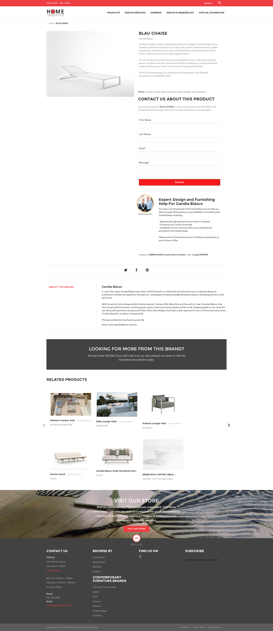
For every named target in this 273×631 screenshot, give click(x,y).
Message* (144, 163)
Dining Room (99, 562)
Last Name (145, 134)
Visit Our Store (136, 529)
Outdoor (97, 571)
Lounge (195, 255)
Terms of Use (198, 627)
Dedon (96, 592)
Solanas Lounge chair (162, 423)
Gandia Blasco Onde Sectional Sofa (124, 470)
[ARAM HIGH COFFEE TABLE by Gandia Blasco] (163, 454)
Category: (143, 254)
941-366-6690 (204, 106)
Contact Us (57, 551)
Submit (179, 182)
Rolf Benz (97, 615)
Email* (142, 148)
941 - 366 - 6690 (62, 3)
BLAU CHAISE (153, 33)
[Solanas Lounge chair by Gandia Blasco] (163, 404)
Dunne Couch (65, 474)
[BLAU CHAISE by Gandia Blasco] (90, 64)
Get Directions (53, 570)
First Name (145, 120)
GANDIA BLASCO (156, 255)
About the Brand (61, 286)
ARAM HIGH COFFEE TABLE (166, 474)
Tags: (189, 254)
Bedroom (97, 566)
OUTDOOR (203, 255)
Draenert (97, 606)
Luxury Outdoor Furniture (174, 255)
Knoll (95, 596)
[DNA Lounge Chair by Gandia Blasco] (117, 404)
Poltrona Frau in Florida (104, 587)
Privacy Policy (214, 627)
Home (51, 23)
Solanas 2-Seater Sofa (70, 420)
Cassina (97, 601)
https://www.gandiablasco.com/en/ (119, 324)
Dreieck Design (100, 611)
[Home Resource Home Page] (55, 12)
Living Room (99, 557)
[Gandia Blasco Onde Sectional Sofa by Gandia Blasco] (117, 455)
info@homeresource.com (58, 605)
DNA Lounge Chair (114, 421)
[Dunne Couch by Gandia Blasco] (71, 454)
